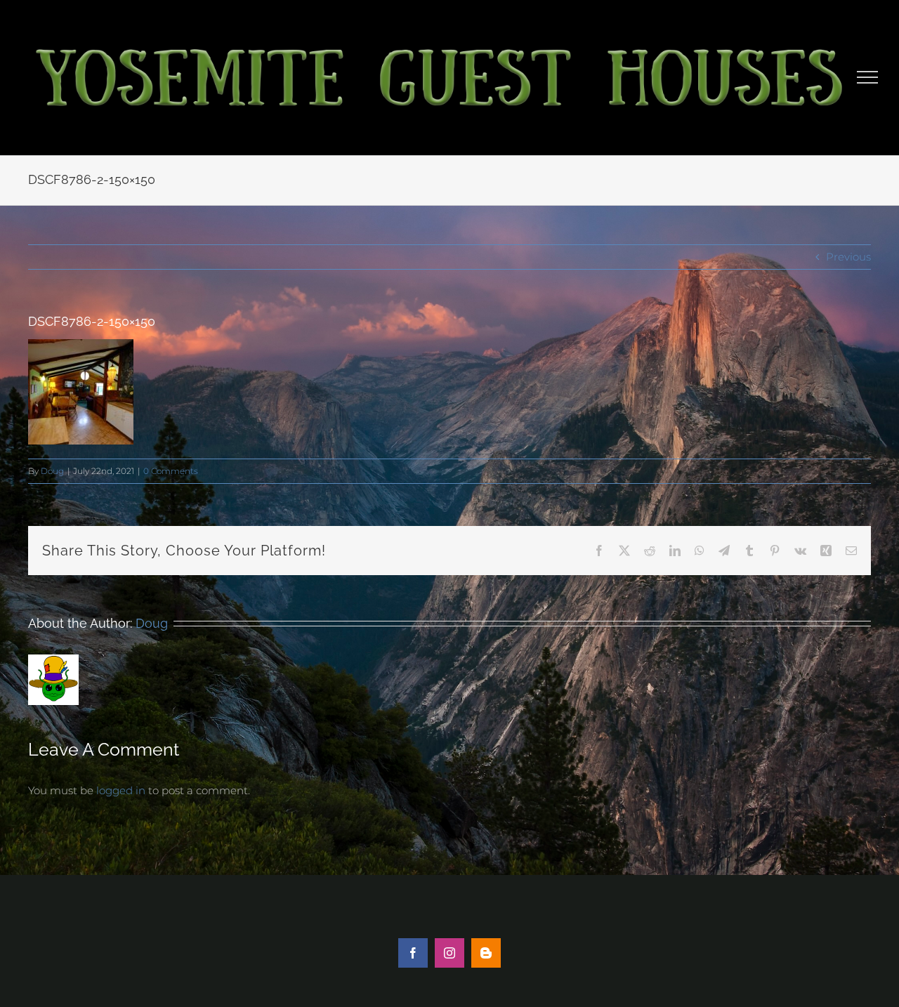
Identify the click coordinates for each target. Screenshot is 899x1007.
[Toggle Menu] (867, 77)
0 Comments (170, 471)
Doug (52, 471)
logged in (120, 790)
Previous (848, 256)
